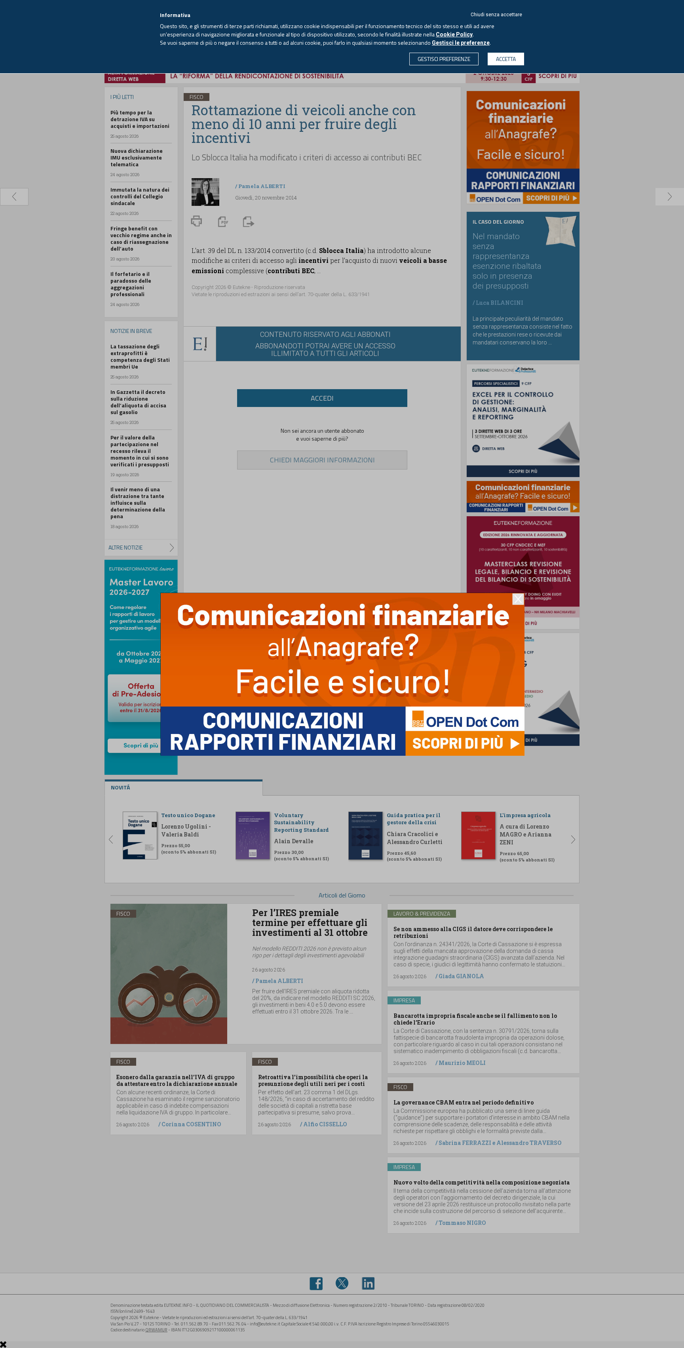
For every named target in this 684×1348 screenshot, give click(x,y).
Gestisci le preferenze (461, 43)
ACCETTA (506, 59)
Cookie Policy (454, 34)
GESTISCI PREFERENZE (444, 59)
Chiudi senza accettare (496, 14)
